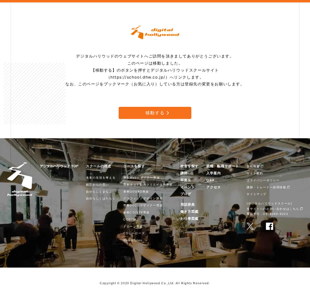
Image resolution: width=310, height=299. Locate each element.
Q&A (210, 180)
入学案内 (213, 173)
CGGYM (129, 219)
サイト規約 (255, 173)
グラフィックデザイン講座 (143, 198)
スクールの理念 (98, 166)
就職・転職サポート (222, 166)
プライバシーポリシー (263, 180)
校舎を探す (189, 166)
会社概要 (253, 166)
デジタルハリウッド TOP (59, 166)
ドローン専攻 (133, 226)
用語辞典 (187, 204)
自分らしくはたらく (101, 198)
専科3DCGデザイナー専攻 (143, 205)
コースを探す (134, 166)
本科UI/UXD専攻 (136, 191)
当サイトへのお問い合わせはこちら (273, 209)
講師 (184, 173)
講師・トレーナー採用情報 (266, 187)
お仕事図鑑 (189, 218)
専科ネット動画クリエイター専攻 (148, 184)
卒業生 (185, 180)
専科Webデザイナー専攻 (141, 177)
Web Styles (132, 240)
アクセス (213, 187)
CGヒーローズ (134, 233)
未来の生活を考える (101, 177)
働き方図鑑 (189, 211)
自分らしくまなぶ (99, 191)
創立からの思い (97, 184)
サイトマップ (256, 194)
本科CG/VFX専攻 (136, 212)
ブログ (185, 194)
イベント (187, 187)
